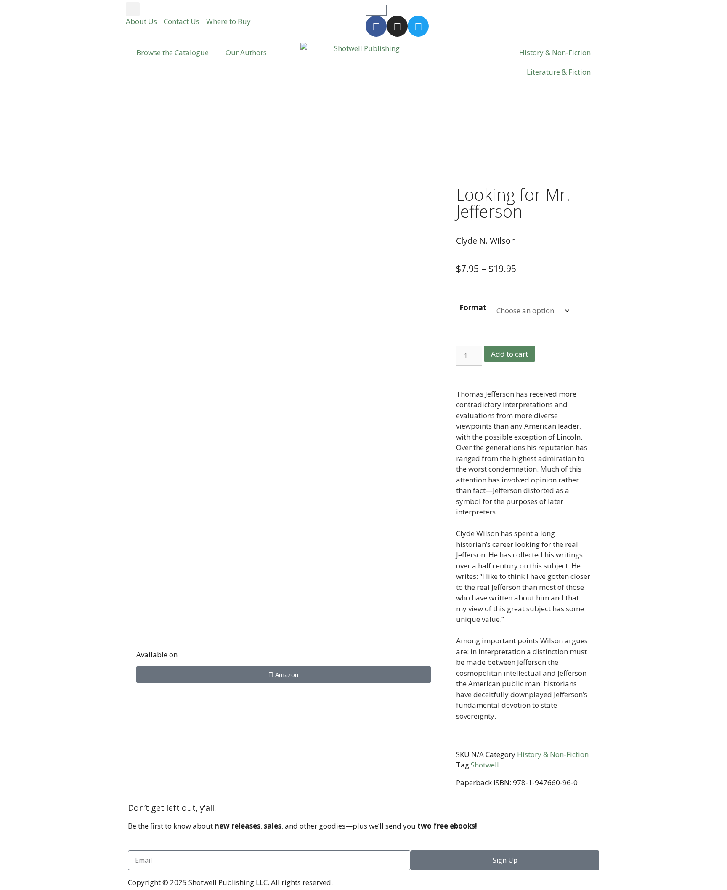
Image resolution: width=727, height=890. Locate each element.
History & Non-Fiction (555, 52)
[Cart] (376, 10)
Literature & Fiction (559, 72)
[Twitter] (418, 26)
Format (472, 307)
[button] (133, 9)
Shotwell (485, 765)
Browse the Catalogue (172, 52)
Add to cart (509, 354)
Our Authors (246, 52)
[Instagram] (397, 26)
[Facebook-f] (376, 26)
